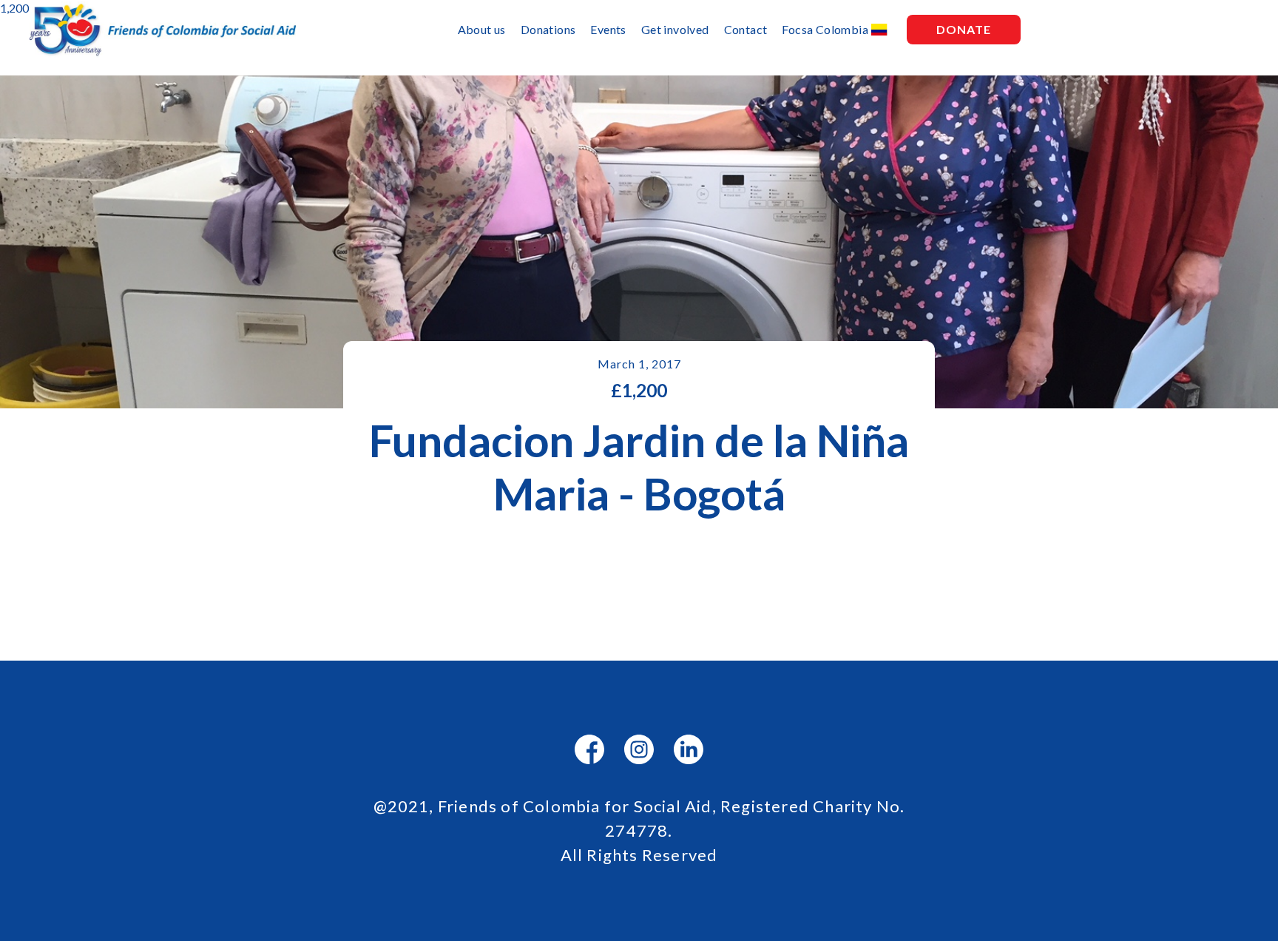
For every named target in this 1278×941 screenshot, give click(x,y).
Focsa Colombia (825, 29)
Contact (746, 29)
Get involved (675, 29)
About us (482, 29)
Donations (548, 29)
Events (608, 29)
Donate (963, 29)
